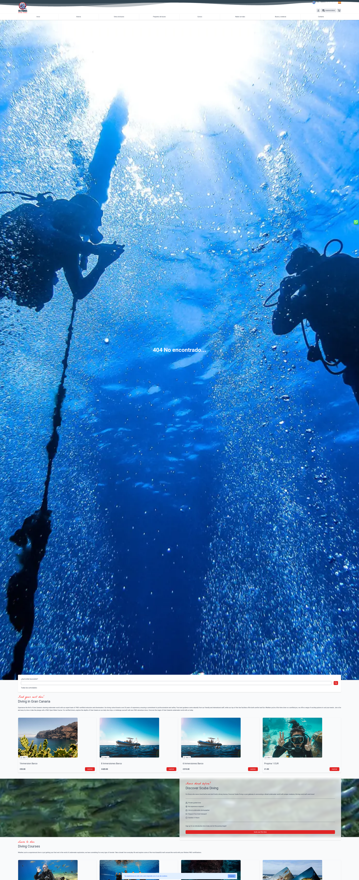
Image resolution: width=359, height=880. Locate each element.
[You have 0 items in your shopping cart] (339, 10)
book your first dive (260, 832)
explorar (90, 769)
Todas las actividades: (29, 688)
